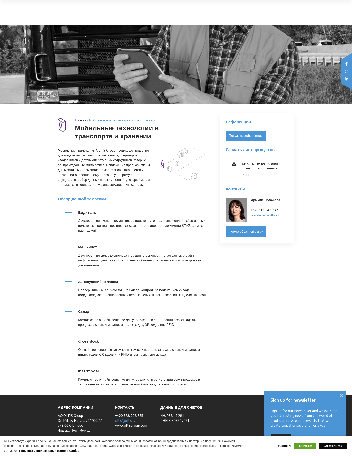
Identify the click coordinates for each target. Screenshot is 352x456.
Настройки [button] (285, 445)
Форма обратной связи (246, 231)
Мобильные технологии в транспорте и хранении (261, 166)
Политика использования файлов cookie (49, 450)
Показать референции (246, 136)
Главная (80, 120)
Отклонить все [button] (333, 445)
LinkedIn (346, 78)
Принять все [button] (304, 445)
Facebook (346, 64)
